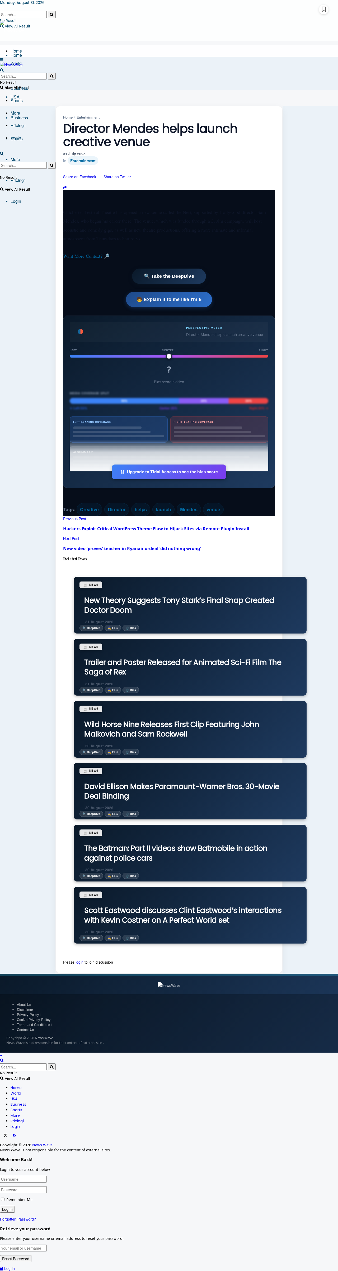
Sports (17, 100)
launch (163, 509)
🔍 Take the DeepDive (169, 276)
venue (213, 509)
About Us (24, 1004)
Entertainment (88, 117)
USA (14, 1098)
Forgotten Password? (18, 1219)
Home (16, 51)
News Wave (44, 1037)
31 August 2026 (98, 621)
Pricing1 (18, 180)
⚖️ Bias (130, 628)
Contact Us (25, 1029)
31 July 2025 (74, 153)
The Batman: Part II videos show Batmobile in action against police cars (175, 853)
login (79, 962)
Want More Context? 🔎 (86, 256)
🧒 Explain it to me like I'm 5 (169, 299)
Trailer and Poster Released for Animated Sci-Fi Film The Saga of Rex (182, 667)
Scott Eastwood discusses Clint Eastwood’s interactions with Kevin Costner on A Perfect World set (182, 915)
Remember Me (19, 1199)
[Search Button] (52, 14)
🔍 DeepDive (91, 628)
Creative (89, 509)
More (15, 159)
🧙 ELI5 (112, 628)
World (16, 1093)
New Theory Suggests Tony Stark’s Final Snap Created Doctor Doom (179, 605)
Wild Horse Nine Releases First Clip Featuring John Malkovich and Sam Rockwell (171, 729)
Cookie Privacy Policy (34, 1019)
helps (141, 509)
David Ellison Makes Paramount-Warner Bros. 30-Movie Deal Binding (181, 791)
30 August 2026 (98, 745)
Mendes (189, 509)
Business (19, 118)
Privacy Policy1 (29, 1014)
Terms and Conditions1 (34, 1024)
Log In (9, 1268)
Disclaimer (25, 1009)
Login (16, 201)
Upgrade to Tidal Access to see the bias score (172, 471)
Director (117, 509)
